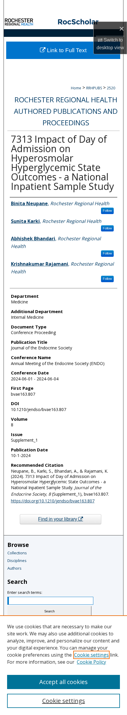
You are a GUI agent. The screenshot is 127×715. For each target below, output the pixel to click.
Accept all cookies (63, 682)
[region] (63, 665)
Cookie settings (91, 655)
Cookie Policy (91, 662)
